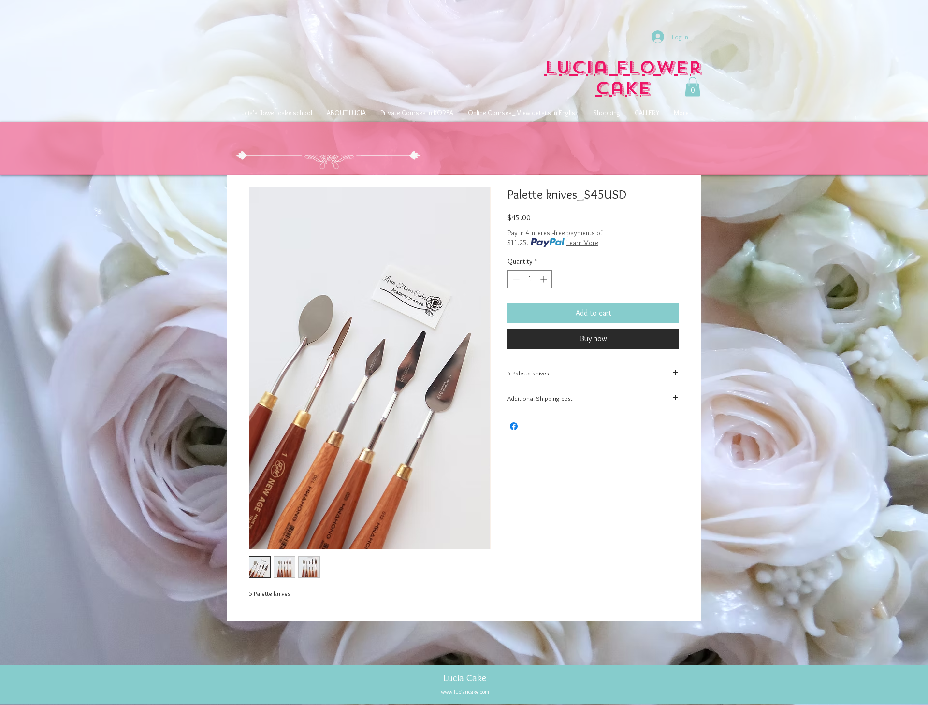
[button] (692, 87)
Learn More (582, 242)
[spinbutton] (529, 279)
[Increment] (544, 279)
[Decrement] (515, 279)
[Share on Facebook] (514, 426)
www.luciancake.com (465, 691)
